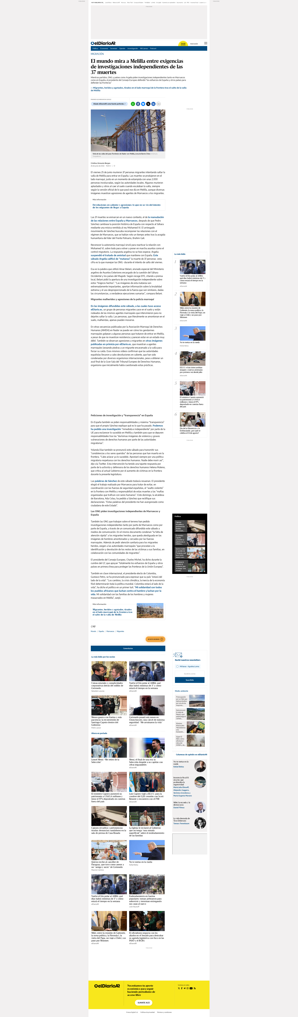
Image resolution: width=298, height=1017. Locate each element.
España (101, 631)
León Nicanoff (134, 907)
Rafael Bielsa (133, 865)
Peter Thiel (130, 2)
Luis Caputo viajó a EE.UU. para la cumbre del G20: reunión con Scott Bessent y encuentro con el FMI (146, 796)
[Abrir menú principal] (205, 43)
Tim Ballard (147, 2)
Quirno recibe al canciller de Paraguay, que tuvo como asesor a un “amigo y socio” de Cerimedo (107, 864)
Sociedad (113, 48)
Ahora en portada (99, 733)
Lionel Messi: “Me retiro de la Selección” (105, 761)
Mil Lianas (144, 48)
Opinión (122, 48)
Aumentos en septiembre (168, 2)
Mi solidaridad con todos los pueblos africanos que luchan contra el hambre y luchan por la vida (126, 591)
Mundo (93, 631)
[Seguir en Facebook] (181, 988)
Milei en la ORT (116, 2)
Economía (104, 48)
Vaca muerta (180, 2)
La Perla (153, 2)
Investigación (133, 48)
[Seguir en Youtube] (191, 988)
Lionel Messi (108, 2)
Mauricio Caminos (97, 870)
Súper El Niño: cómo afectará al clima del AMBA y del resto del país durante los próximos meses (180, 741)
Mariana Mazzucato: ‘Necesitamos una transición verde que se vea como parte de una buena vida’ (180, 727)
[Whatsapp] (133, 104)
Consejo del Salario (138, 2)
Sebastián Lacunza (97, 691)
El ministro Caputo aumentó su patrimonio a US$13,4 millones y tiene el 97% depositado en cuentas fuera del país (108, 797)
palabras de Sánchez (105, 480)
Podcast (153, 48)
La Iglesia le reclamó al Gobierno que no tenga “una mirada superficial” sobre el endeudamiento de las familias (146, 831)
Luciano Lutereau (203, 2)
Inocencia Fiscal (194, 2)
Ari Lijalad (158, 2)
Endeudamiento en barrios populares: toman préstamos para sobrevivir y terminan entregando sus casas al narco (145, 900)
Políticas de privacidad (148, 1012)
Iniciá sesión (194, 44)
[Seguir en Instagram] (187, 988)
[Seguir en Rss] (195, 988)
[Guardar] (158, 104)
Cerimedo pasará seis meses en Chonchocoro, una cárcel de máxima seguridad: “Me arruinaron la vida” (147, 720)
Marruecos (110, 631)
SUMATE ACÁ (144, 1003)
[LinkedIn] (153, 104)
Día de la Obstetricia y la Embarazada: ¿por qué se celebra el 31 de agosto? (190, 430)
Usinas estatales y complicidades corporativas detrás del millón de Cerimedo (107, 686)
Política (95, 48)
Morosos (123, 2)
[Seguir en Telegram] (184, 988)
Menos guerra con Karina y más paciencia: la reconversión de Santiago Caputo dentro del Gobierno (106, 721)
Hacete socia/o (183, 44)
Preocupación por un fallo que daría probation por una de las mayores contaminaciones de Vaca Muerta (182, 701)
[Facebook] (138, 104)
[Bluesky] (143, 104)
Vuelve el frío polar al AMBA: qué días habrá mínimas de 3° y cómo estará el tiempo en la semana (145, 686)
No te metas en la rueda (140, 862)
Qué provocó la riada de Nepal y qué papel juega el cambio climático (181, 714)
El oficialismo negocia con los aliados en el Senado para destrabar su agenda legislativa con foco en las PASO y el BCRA (146, 936)
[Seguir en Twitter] (179, 988)
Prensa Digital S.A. (132, 1012)
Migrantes (120, 631)
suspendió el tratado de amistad (108, 255)
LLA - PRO (186, 2)
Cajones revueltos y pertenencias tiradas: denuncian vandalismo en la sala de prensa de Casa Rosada (108, 830)
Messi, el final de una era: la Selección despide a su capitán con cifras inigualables (146, 762)
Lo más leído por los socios (103, 657)
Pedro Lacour (96, 728)
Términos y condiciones (164, 1012)
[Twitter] (148, 104)
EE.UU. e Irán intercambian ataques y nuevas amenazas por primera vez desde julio (191, 369)
